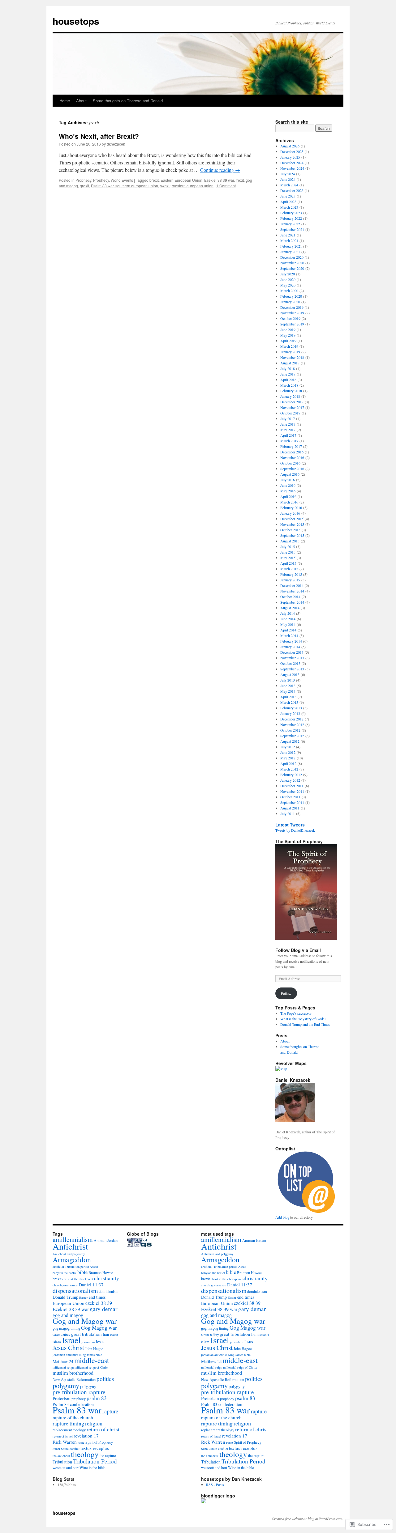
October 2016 (290, 463)
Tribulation (62, 1462)
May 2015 (287, 557)
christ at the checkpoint (77, 1279)
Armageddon (72, 1259)
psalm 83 (97, 1398)
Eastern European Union (181, 180)
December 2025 (291, 151)
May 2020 (287, 284)
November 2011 (292, 791)
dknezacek (116, 144)
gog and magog (68, 1315)
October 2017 (290, 412)
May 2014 (287, 624)
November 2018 (292, 357)
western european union (192, 185)
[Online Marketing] (306, 1211)
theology (85, 1454)
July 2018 (287, 368)
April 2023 (288, 201)
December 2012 (291, 718)
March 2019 (289, 346)
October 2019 (290, 318)
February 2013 (291, 707)
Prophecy (83, 180)
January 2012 (290, 780)
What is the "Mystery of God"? (303, 1018)
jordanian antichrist (65, 1355)
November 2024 (292, 168)
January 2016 (290, 513)
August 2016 (289, 474)
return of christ (103, 1429)
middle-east (91, 1360)
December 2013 (291, 652)
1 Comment (226, 185)
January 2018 (290, 396)
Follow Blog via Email (298, 950)
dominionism (108, 1291)
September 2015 (292, 535)
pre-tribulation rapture (79, 1392)
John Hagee (94, 1348)
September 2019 (292, 323)
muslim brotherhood (73, 1373)
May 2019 (287, 335)
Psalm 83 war (102, 185)
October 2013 (290, 663)
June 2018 (287, 374)
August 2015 (289, 540)
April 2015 (288, 563)
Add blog (282, 1217)
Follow (286, 993)
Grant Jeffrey (61, 1334)
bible (82, 1272)
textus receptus (94, 1448)
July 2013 (287, 679)
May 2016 (287, 490)
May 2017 (287, 429)
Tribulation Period (95, 1461)
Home (64, 101)
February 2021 (291, 246)
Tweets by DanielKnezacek (295, 830)
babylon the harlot (64, 1273)
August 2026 (289, 145)
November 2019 (292, 312)
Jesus (100, 1341)
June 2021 (287, 234)
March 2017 (289, 440)
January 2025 (290, 157)
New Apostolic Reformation (74, 1379)
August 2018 (289, 362)
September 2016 (292, 468)
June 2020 (287, 279)
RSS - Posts (215, 1484)
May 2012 (287, 757)
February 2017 (291, 446)
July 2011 (287, 813)
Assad (94, 1266)
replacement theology (69, 1430)
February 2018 (291, 390)
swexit (165, 185)
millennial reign (63, 1367)
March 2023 (289, 207)
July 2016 (287, 479)
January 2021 (290, 251)
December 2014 (291, 585)
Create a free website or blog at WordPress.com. (307, 1518)
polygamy (66, 1385)
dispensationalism (75, 1290)
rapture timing (68, 1423)
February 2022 (291, 218)
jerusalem (88, 1342)
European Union (68, 1303)
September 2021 (292, 229)
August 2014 (289, 607)
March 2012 (289, 768)
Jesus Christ (68, 1347)
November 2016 (292, 457)
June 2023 (287, 195)
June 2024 (287, 179)
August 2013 (289, 674)
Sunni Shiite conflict (66, 1448)
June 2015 (287, 552)
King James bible (90, 1355)
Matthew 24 (63, 1361)
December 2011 (291, 785)
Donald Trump (65, 1297)
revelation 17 (86, 1436)
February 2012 (291, 774)
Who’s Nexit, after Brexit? (99, 136)
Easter (83, 1297)
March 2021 (289, 240)
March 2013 (289, 702)
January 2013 (290, 713)
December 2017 (291, 401)
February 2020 (291, 296)
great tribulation (86, 1334)
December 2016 (291, 451)
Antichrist (70, 1246)
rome (81, 1442)
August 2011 (289, 807)
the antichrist (61, 1456)
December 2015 (291, 518)
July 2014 (287, 613)
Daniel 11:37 (91, 1284)
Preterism (62, 1398)
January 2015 (290, 579)
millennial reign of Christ (91, 1367)
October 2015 (290, 529)
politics (105, 1378)
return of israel (63, 1436)
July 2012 (287, 746)
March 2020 (289, 290)
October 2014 (290, 596)
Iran (106, 1334)
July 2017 (287, 418)
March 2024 (289, 184)
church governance (65, 1285)
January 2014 (290, 646)
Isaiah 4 (115, 1334)
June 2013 (287, 685)
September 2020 (292, 268)
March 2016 (289, 501)
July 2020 (287, 273)
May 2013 (287, 691)
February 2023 (291, 212)
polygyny (88, 1386)
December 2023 (291, 190)
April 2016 (288, 496)
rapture (110, 1411)
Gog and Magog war (85, 1321)
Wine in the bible (92, 1467)
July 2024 (287, 173)
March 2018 (289, 385)
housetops (76, 21)
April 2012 (288, 763)
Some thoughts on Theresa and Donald (128, 101)
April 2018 (288, 379)
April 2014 (288, 629)
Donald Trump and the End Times (305, 1024)
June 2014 (287, 618)
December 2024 (291, 162)
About (81, 101)
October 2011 (290, 796)
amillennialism (73, 1239)
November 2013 (292, 657)
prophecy (78, 1398)
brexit (154, 180)
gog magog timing (66, 1328)
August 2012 (289, 741)
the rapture (108, 1455)
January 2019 (290, 351)
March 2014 (289, 635)
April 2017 (288, 435)
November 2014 (292, 590)
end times (97, 1297)
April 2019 (288, 340)
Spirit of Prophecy (99, 1442)
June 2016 (287, 485)
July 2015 (287, 546)
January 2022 (290, 223)
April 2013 (288, 696)
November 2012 (292, 724)
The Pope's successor (296, 1013)
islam (57, 1341)
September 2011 (292, 802)
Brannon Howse (100, 1272)
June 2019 (287, 329)
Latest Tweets (290, 825)
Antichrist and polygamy (69, 1254)
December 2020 (291, 257)
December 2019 (291, 307)
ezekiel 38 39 (98, 1303)
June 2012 (287, 752)
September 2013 (292, 668)
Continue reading (220, 170)
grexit (84, 185)
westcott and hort (66, 1467)
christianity (106, 1278)
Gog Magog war (99, 1327)
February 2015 (291, 574)
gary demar (103, 1309)
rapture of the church (73, 1417)
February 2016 (291, 507)
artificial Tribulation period (71, 1266)
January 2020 (290, 301)
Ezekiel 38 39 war (219, 180)
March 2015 (289, 568)
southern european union (136, 185)
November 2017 (292, 407)
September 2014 (292, 602)
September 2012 (292, 735)
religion (93, 1423)
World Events (122, 180)
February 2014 (291, 641)
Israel (71, 1340)
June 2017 (287, 424)
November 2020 (292, 262)
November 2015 (292, 524)
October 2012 (290, 730)
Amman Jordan (106, 1240)
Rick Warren (65, 1442)
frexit (240, 180)
